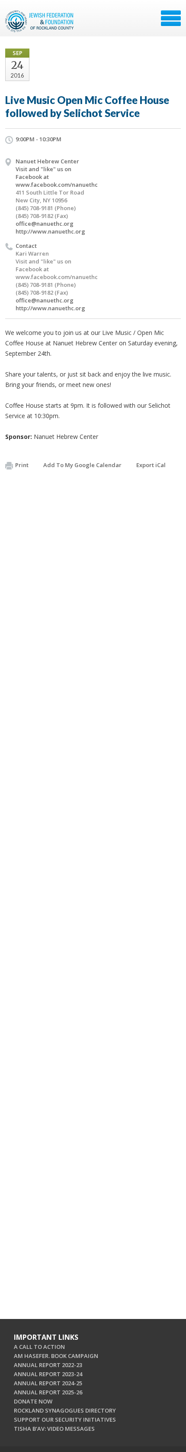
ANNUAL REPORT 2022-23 (48, 1365)
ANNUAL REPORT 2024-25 (48, 1383)
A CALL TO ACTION (39, 1347)
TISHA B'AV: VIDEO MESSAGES (54, 1429)
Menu (171, 18)
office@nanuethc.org (45, 223)
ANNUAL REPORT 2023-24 (48, 1374)
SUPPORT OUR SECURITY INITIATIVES (65, 1419)
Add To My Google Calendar (82, 465)
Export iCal (151, 465)
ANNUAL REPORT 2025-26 (48, 1392)
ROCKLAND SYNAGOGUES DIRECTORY (65, 1410)
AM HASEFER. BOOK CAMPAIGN (56, 1356)
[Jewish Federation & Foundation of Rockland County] (40, 21)
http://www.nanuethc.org (50, 231)
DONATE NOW (33, 1401)
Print (22, 465)
